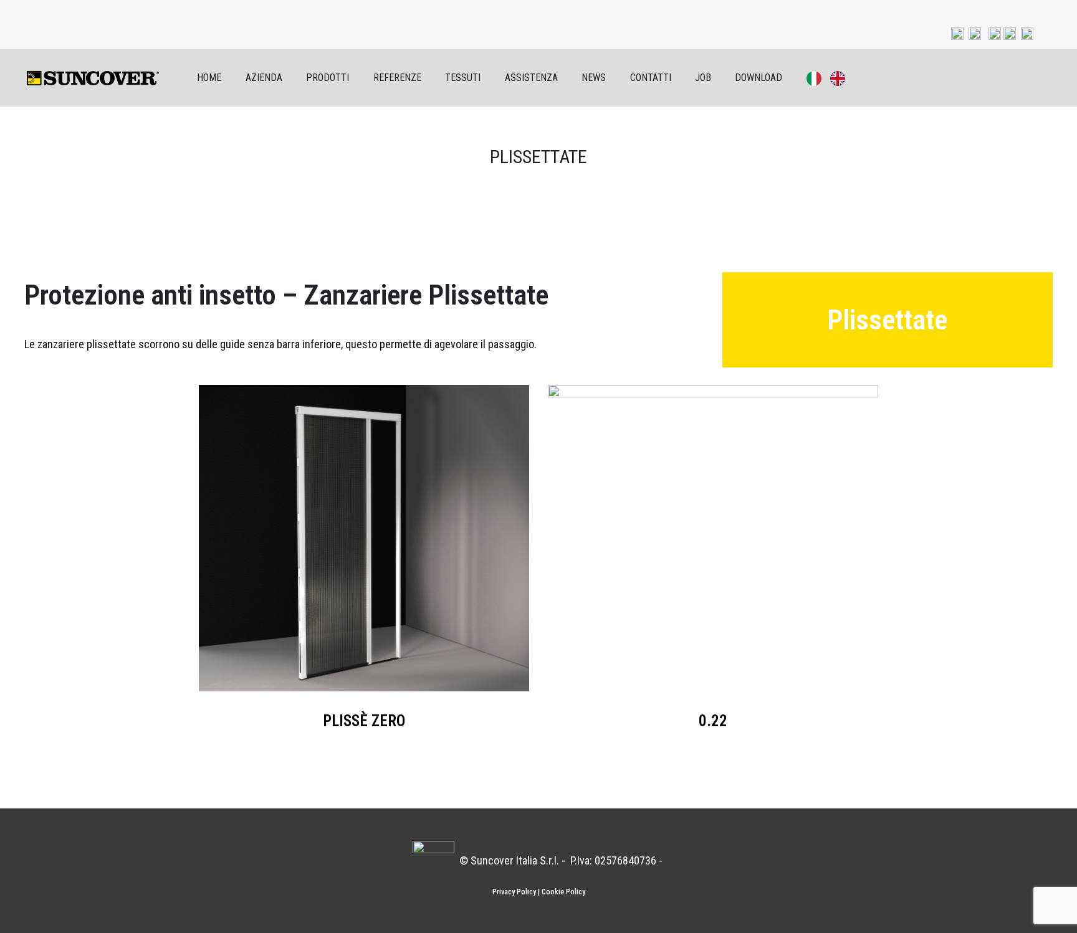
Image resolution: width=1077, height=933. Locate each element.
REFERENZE (397, 77)
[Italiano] (806, 78)
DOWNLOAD (758, 77)
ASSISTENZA (531, 77)
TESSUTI (463, 77)
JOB (703, 77)
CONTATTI (650, 77)
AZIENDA (264, 77)
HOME (209, 77)
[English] (830, 78)
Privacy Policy (514, 892)
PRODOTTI (327, 77)
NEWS (594, 77)
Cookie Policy (563, 892)
